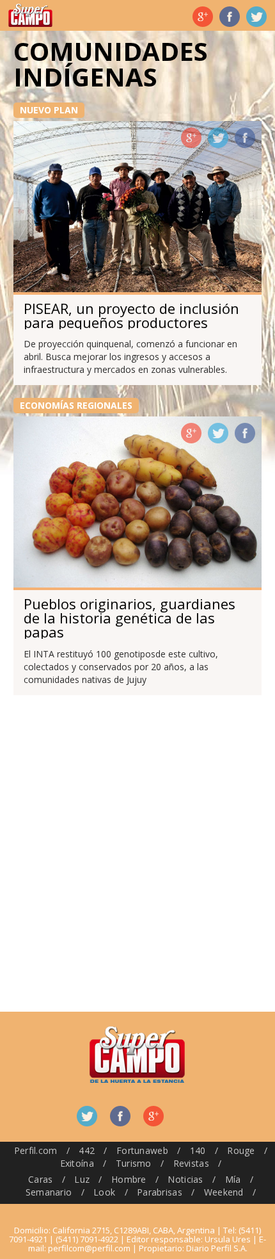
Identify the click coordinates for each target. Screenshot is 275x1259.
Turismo (134, 1163)
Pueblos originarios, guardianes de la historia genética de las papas (129, 617)
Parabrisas (159, 1192)
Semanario (49, 1192)
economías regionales (76, 405)
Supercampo (30, 15)
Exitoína (77, 1163)
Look (104, 1192)
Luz (82, 1179)
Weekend (224, 1192)
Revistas (191, 1163)
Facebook (229, 16)
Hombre (128, 1179)
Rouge (241, 1150)
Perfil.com (36, 1150)
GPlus (191, 138)
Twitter (256, 16)
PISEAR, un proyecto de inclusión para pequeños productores (131, 315)
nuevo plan (49, 110)
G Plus (202, 16)
